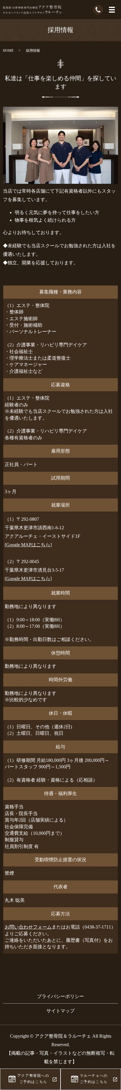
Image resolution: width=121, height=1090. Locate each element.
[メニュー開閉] (112, 10)
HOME (8, 51)
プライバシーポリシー (60, 996)
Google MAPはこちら (28, 544)
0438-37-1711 (98, 926)
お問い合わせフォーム (28, 926)
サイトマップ (60, 1010)
